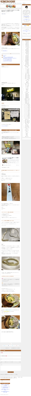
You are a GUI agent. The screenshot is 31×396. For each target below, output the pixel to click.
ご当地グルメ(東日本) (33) (27, 121)
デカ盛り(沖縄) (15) (27, 63)
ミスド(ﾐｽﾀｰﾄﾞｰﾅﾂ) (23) (27, 92)
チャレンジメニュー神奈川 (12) (27, 107)
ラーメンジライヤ (4, 55)
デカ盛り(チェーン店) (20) (26, 65)
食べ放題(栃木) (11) (27, 95)
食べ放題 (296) (26, 93)
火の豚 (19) (27, 81)
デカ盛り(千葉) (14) (27, 49)
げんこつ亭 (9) (27, 54)
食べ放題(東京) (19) (27, 96)
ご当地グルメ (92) (26, 119)
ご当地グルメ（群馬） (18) (27, 120)
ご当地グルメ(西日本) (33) (27, 122)
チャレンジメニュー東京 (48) (27, 106)
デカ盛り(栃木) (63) (27, 52)
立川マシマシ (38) (27, 80)
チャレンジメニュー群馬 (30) (27, 110)
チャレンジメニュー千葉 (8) (27, 108)
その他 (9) (27, 135)
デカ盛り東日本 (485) (27, 40)
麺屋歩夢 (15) (27, 82)
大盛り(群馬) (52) (27, 51)
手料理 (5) (27, 134)
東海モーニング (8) (27, 123)
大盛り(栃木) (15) (27, 53)
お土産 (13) (27, 133)
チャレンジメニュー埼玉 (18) (27, 109)
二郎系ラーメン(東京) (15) (27, 77)
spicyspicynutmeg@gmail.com (26, 16)
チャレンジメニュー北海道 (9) (27, 105)
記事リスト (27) (26, 136)
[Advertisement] (11, 19)
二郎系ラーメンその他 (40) (27, 78)
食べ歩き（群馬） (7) (27, 125)
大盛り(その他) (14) (27, 64)
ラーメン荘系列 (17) (27, 79)
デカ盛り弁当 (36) (26, 66)
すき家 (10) (27, 91)
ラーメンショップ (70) (27, 68)
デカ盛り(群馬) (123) (27, 50)
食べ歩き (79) (26, 124)
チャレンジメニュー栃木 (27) (27, 111)
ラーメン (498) (26, 67)
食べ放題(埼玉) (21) (27, 94)
